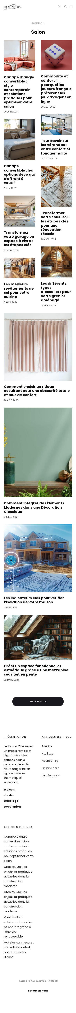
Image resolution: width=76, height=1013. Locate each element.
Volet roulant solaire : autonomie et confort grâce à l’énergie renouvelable (18, 927)
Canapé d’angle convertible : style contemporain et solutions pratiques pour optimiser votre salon (19, 92)
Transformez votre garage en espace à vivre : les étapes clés (19, 238)
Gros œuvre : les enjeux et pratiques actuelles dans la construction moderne (18, 876)
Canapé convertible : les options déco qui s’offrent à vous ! (19, 174)
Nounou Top (50, 761)
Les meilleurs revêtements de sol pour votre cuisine (19, 290)
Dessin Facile (50, 768)
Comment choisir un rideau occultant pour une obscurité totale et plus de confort (37, 391)
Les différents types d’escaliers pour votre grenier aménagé (56, 291)
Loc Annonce (51, 775)
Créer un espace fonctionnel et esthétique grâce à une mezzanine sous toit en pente (36, 670)
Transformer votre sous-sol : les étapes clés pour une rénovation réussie (55, 223)
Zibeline (47, 746)
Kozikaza (47, 753)
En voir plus (38, 701)
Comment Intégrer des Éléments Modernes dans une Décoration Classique (34, 507)
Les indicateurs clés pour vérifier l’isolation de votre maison (34, 600)
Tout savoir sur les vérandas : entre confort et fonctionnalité (55, 147)
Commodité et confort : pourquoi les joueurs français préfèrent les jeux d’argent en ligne (56, 88)
